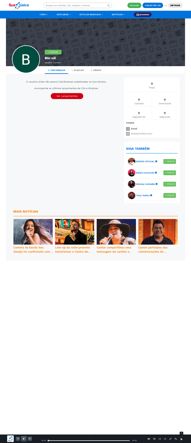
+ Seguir (53, 52)
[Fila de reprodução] (154, 439)
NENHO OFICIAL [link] (145, 161)
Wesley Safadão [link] (145, 184)
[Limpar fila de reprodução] (181, 439)
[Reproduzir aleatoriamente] (159, 439)
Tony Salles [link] (143, 195)
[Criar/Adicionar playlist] (175, 439)
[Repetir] (165, 439)
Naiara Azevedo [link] (145, 172)
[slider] (48, 441)
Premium (144, 14)
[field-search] (108, 5)
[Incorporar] (170, 439)
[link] (131, 161)
